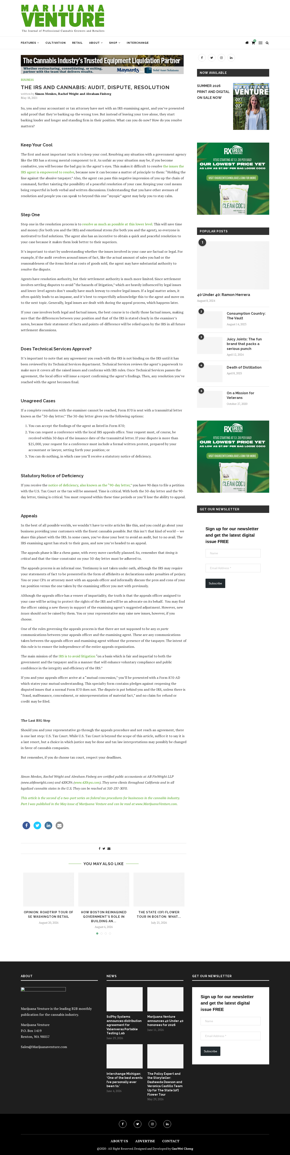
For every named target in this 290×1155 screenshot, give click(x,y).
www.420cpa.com (87, 782)
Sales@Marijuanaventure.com (44, 1046)
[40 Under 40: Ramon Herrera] (233, 265)
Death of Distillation (244, 367)
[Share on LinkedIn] (48, 828)
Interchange (138, 42)
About (94, 42)
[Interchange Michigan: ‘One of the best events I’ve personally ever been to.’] (125, 1056)
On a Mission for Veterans (240, 395)
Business (27, 80)
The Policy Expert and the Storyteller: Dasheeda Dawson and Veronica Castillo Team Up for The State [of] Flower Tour (165, 1084)
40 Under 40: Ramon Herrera (223, 294)
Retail (77, 42)
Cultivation (55, 42)
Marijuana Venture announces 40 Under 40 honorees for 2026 (165, 1021)
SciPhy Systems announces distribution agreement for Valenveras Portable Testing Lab (124, 1025)
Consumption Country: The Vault (246, 316)
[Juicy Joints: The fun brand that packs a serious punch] (209, 345)
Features (28, 42)
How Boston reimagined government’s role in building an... (104, 917)
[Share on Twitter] (37, 828)
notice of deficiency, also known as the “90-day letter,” (90, 485)
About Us (119, 1141)
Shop (113, 42)
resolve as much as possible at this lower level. (117, 224)
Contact (170, 1141)
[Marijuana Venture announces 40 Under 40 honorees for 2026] (165, 999)
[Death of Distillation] (209, 373)
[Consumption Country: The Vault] (209, 319)
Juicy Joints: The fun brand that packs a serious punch (244, 344)
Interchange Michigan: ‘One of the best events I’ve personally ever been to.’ (124, 1080)
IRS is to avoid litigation (77, 656)
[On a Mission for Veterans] (209, 399)
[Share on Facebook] (26, 828)
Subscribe (215, 583)
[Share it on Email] (59, 828)
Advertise (145, 1141)
